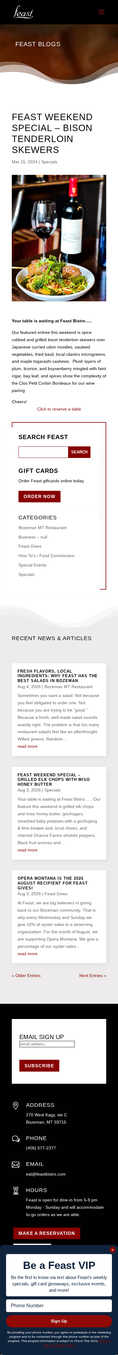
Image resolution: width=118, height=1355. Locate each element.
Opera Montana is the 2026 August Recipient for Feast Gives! (53, 883)
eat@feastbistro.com (46, 1174)
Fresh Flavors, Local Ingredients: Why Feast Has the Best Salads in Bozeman (58, 676)
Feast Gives (29, 546)
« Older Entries (26, 975)
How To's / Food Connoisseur (46, 555)
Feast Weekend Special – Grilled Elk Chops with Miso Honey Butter (54, 780)
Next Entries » (92, 975)
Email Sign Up (41, 1037)
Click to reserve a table (59, 409)
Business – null (32, 537)
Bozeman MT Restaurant (42, 527)
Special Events (32, 565)
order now (39, 496)
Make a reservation (46, 1233)
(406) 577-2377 (41, 1147)
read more (28, 746)
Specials (49, 161)
